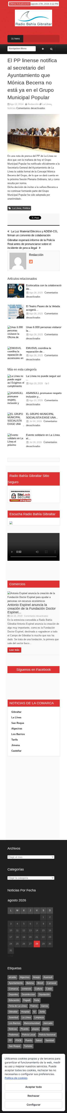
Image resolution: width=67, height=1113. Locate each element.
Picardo (24, 1029)
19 (24, 937)
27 (30, 943)
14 (37, 930)
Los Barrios (18, 734)
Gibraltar (16, 712)
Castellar (16, 750)
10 (10, 930)
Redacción (33, 104)
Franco (33, 1006)
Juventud (13, 1017)
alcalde (12, 977)
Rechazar (33, 1095)
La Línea (46, 104)
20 (30, 937)
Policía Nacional (47, 1034)
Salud (39, 1040)
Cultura (38, 988)
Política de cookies (16, 1077)
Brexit (40, 983)
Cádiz (49, 988)
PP (10, 1040)
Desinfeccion (28, 994)
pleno (45, 1029)
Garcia (44, 1006)
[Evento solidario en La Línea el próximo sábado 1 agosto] (15, 440)
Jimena (15, 745)
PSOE (18, 1040)
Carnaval (51, 983)
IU (34, 1011)
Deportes (13, 994)
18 (17, 937)
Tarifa (14, 739)
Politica (26, 208)
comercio (26, 988)
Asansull (48, 977)
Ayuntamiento (16, 983)
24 (10, 943)
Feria (36, 1000)
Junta (42, 1011)
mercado (48, 1023)
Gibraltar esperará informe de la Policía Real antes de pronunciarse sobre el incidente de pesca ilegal (31, 243)
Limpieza (39, 1017)
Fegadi (26, 1000)
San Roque (17, 723)
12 (24, 930)
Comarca (13, 988)
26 (24, 943)
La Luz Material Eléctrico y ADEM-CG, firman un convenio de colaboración (32, 233)
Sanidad (49, 1040)
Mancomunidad (32, 1023)
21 (37, 937)
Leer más (14, 650)
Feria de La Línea (18, 1006)
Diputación (44, 994)
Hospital (25, 1011)
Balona (30, 983)
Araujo (36, 977)
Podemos (13, 1034)
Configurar (34, 1104)
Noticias (11, 108)
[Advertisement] (33, 798)
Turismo (28, 1046)
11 (17, 930)
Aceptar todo (33, 1086)
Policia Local (28, 1034)
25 (17, 943)
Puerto (28, 1040)
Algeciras (16, 728)
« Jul (10, 955)
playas (35, 1029)
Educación (14, 1000)
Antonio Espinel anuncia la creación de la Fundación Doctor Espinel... (31, 608)
